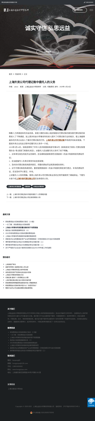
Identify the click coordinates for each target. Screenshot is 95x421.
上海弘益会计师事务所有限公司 (43, 406)
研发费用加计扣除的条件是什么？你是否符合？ (21, 285)
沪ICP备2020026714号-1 (71, 406)
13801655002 (89, 2)
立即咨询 (47, 52)
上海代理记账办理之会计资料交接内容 (18, 280)
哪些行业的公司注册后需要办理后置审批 (19, 288)
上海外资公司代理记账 (14, 186)
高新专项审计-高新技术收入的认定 (16, 267)
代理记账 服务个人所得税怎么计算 (16, 277)
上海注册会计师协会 (15, 389)
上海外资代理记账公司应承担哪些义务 (27, 197)
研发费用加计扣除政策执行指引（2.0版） (20, 222)
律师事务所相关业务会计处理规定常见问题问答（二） (24, 245)
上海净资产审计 (10, 264)
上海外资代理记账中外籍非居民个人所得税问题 (30, 194)
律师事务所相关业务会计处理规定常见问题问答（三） (24, 242)
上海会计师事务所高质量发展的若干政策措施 (25, 337)
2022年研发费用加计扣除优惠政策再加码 (20, 233)
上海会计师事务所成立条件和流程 (16, 270)
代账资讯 (50, 87)
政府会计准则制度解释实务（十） (17, 230)
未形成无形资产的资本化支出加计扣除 (18, 272)
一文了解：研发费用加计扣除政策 (17, 224)
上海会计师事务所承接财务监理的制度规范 (20, 236)
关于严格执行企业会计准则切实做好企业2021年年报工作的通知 (28, 248)
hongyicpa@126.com (20, 363)
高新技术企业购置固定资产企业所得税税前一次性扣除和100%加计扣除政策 (32, 239)
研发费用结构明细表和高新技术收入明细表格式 (21, 283)
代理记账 (27, 186)
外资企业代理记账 (39, 186)
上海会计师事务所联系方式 (14, 275)
